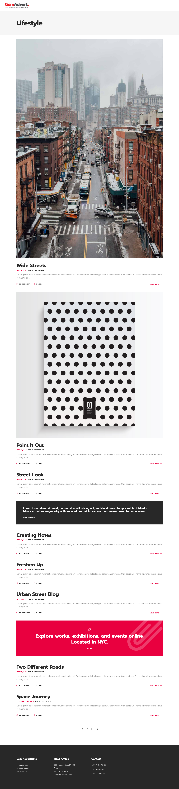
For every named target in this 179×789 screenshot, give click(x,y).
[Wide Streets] (89, 148)
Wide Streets (31, 265)
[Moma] (89, 638)
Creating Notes (34, 535)
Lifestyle (39, 270)
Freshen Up (29, 565)
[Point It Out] (89, 364)
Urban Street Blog (37, 594)
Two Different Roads (40, 667)
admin (31, 270)
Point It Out (30, 445)
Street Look (30, 475)
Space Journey (33, 697)
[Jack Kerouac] (89, 512)
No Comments (25, 284)
